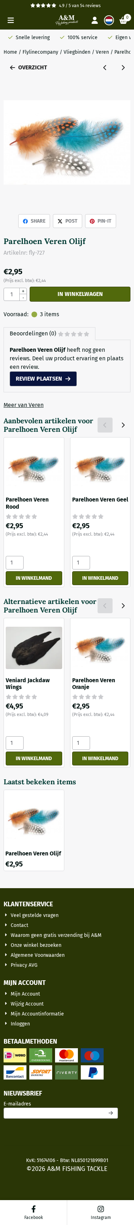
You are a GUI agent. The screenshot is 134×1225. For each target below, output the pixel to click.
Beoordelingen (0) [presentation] (33, 333)
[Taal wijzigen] (109, 20)
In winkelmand (34, 578)
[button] (11, 20)
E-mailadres (61, 1104)
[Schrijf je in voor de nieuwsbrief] (111, 1113)
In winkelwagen (80, 294)
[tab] (49, 333)
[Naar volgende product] (122, 67)
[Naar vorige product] (105, 67)
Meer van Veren (24, 405)
